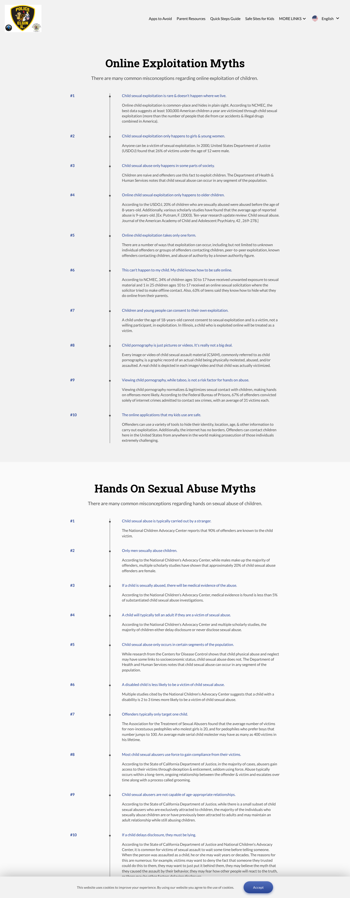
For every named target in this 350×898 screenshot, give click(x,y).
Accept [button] (258, 887)
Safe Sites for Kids (259, 18)
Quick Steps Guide (225, 18)
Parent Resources (191, 18)
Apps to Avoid (160, 18)
